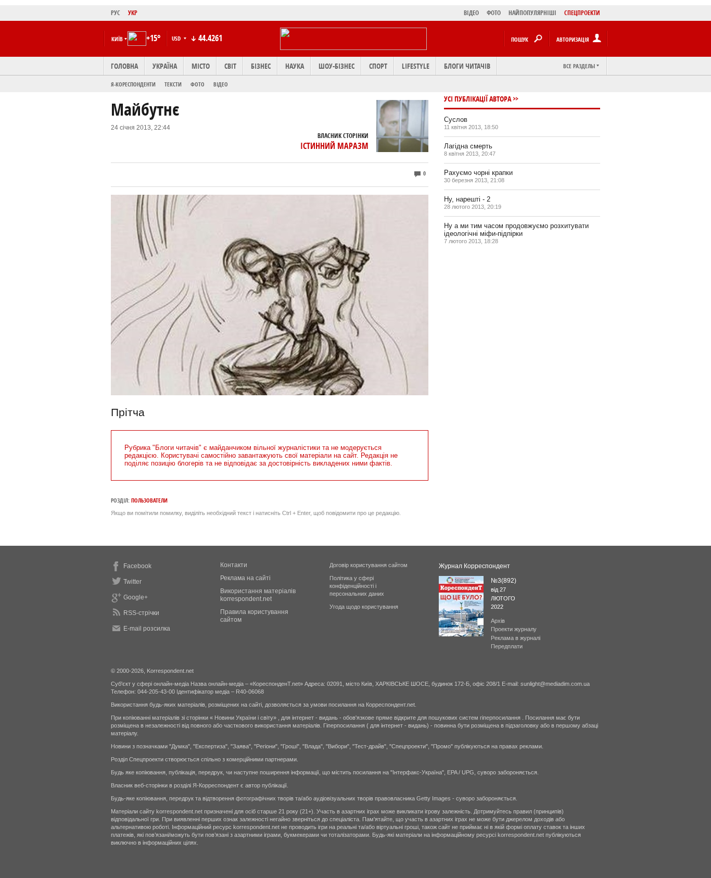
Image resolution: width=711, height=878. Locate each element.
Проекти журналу (514, 629)
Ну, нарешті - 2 (467, 199)
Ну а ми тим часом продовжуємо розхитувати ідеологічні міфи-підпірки (516, 229)
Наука (294, 66)
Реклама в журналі (515, 638)
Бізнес (261, 66)
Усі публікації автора (477, 99)
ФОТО (494, 12)
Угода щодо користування (363, 607)
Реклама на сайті (245, 578)
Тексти (173, 84)
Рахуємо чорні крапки (478, 173)
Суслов (455, 119)
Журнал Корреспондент (474, 566)
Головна (124, 66)
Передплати (507, 646)
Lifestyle (415, 66)
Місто (201, 66)
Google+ (135, 597)
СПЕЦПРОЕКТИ (582, 12)
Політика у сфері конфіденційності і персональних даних (356, 586)
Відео (220, 84)
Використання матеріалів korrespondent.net (258, 595)
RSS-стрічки (141, 613)
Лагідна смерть (468, 146)
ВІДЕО (471, 12)
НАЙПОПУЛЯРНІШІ (532, 12)
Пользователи (149, 500)
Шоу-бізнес (336, 66)
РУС (115, 12)
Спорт (378, 66)
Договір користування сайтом (368, 565)
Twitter (132, 581)
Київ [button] (117, 39)
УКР (132, 12)
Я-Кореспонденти (133, 84)
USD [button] (177, 38)
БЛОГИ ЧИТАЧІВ (467, 66)
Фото (198, 84)
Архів (498, 621)
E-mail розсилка (146, 628)
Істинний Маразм (334, 146)
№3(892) (503, 580)
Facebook (137, 566)
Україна (165, 66)
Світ (230, 66)
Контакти (233, 565)
